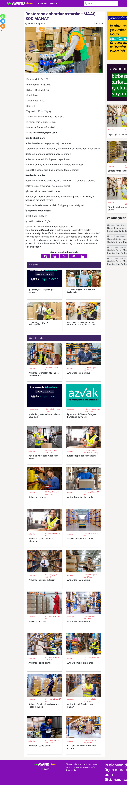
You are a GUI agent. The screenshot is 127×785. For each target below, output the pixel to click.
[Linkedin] (82, 256)
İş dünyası (42, 3)
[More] (2, 26)
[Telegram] (73, 256)
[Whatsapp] (64, 256)
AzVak (52, 3)
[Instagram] (55, 256)
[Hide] (1, 31)
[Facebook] (45, 256)
